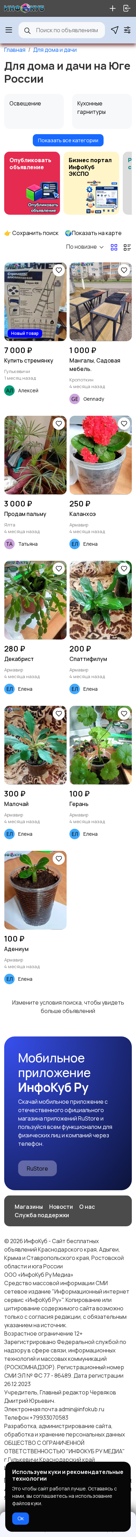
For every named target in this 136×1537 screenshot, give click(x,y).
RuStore (37, 1168)
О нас (87, 1207)
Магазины (29, 1207)
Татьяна (28, 543)
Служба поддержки (42, 1215)
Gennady (93, 398)
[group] (32, 183)
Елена (90, 543)
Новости (61, 1207)
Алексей (28, 390)
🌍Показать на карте (93, 233)
